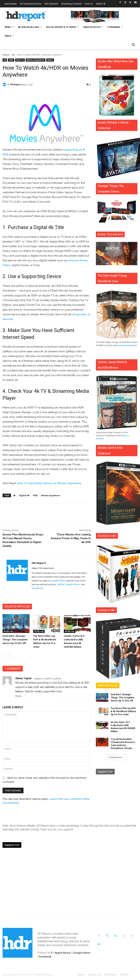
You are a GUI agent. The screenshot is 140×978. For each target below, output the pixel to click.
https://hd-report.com (43, 568)
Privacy (124, 974)
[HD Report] (26, 16)
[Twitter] (130, 3)
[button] (133, 44)
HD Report (15, 84)
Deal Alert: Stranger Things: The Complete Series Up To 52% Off (15, 640)
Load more (115, 757)
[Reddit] (124, 936)
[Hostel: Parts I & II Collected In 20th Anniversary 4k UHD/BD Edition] (77, 623)
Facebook (37, 588)
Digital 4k (24, 495)
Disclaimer (110, 974)
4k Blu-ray (8, 631)
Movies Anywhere (35, 60)
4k (13, 54)
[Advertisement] (116, 797)
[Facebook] (120, 3)
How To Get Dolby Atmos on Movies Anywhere (49, 483)
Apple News (73, 584)
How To (20, 60)
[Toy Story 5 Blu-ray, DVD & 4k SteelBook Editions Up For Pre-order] (46, 623)
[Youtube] (135, 3)
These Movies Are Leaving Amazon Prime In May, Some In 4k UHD (71, 538)
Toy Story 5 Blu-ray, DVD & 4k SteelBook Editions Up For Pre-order (123, 711)
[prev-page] (5, 654)
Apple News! (63, 952)
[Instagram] (125, 3)
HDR (11, 60)
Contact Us (94, 974)
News (50, 60)
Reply (18, 696)
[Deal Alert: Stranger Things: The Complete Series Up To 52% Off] (16, 623)
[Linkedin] (115, 936)
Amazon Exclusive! (127, 345)
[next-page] (10, 654)
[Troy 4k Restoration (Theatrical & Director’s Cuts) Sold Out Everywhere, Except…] (102, 742)
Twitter (61, 584)
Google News (58, 580)
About (80, 974)
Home (6, 54)
